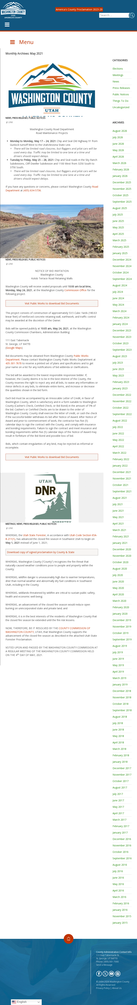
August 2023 (120, 356)
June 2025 (118, 221)
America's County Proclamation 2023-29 (79, 9)
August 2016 (120, 864)
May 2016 (118, 884)
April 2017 (118, 813)
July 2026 (118, 137)
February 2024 (121, 317)
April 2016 (118, 890)
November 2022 (122, 401)
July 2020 (118, 575)
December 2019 (122, 620)
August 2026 (120, 131)
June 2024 (118, 298)
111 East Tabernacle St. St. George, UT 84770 (107, 957)
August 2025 (120, 208)
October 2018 (120, 703)
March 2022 (119, 452)
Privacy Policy (103, 988)
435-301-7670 (14, 363)
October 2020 (120, 562)
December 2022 (122, 394)
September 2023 (122, 349)
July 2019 (118, 652)
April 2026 (118, 156)
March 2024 (119, 311)
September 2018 (122, 710)
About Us (116, 988)
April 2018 (118, 742)
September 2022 (122, 414)
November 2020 (122, 555)
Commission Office (75, 290)
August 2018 (120, 716)
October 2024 (120, 272)
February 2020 (121, 607)
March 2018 (119, 749)
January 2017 (120, 832)
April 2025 (118, 234)
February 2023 (121, 382)
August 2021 (120, 497)
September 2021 (122, 491)
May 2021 (118, 517)
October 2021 (120, 485)
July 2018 (118, 723)
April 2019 (118, 671)
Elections (118, 68)
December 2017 (122, 768)
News (8, 117)
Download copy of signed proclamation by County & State (40, 552)
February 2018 (121, 755)
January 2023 (120, 388)
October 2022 (120, 407)
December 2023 (122, 330)
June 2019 (118, 658)
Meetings (11, 523)
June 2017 (118, 800)
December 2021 (122, 472)
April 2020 (118, 594)
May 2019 (118, 665)
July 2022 (118, 427)
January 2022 (120, 465)
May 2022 (118, 440)
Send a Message (104, 964)
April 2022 (118, 446)
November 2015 (122, 916)
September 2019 (122, 639)
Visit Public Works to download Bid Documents (52, 303)
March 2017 (119, 819)
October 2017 (120, 781)
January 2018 (120, 761)
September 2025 (122, 201)
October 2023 (120, 343)
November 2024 (122, 266)
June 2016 (118, 877)
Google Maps (14, 347)
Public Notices (37, 117)
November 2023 (122, 337)
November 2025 (122, 188)
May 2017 (118, 806)
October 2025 (120, 195)
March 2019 (119, 678)
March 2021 (119, 530)
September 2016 (122, 858)
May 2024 (118, 304)
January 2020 (120, 613)
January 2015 (120, 922)
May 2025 (118, 227)
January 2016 (120, 909)
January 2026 (120, 176)
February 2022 (121, 459)
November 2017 (122, 774)
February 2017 (121, 826)
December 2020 (122, 549)
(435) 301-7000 (111, 961)
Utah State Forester (34, 535)
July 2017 (118, 794)
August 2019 (120, 646)
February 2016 (121, 903)
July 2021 (118, 504)
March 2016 (119, 897)
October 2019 (120, 633)
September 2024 (122, 279)
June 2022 (118, 433)
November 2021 (122, 478)
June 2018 (118, 729)
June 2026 (118, 143)
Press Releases (20, 117)
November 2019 (122, 626)
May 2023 (118, 375)
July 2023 (118, 362)
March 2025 (119, 240)
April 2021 (118, 523)
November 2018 (122, 697)
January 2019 (120, 684)
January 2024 (120, 324)
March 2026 (119, 163)
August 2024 (120, 285)
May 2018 (118, 736)
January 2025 (120, 253)
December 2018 (122, 691)
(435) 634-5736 (32, 190)
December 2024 (122, 259)
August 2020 (120, 568)
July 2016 (118, 871)
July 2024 (118, 291)
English (21, 1001)
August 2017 (120, 787)
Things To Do (120, 100)
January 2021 (120, 543)
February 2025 (121, 246)
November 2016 (122, 845)
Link (10, 122)
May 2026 (118, 150)
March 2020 (119, 600)
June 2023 (118, 369)
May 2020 (118, 588)
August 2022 (120, 420)
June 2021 (118, 510)
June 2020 (118, 581)
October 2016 (120, 852)
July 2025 (118, 214)
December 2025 (122, 182)
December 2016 (122, 839)
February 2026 (121, 169)
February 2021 (121, 536)
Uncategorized (121, 107)
